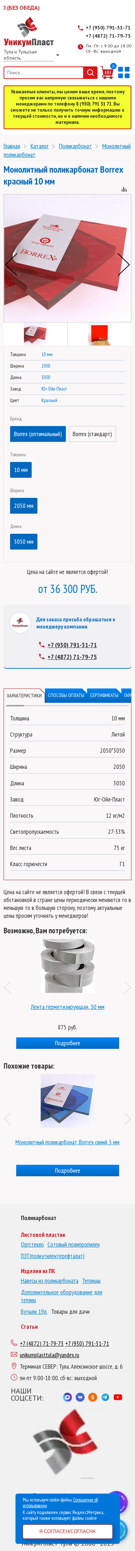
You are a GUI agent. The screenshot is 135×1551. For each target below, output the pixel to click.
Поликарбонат (75, 146)
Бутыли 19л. (34, 1312)
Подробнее (67, 1043)
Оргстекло (32, 1244)
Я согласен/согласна (67, 1531)
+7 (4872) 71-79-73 (42, 1343)
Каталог (40, 146)
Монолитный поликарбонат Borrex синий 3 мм (67, 1142)
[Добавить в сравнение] (124, 190)
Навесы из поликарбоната (49, 1281)
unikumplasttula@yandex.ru (49, 1355)
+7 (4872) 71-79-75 (108, 36)
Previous (11, 264)
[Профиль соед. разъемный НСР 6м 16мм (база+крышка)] (67, 964)
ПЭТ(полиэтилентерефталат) (53, 1256)
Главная (12, 146)
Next (123, 264)
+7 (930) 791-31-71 (108, 27)
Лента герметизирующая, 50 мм (67, 1007)
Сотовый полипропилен (74, 1244)
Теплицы (91, 1281)
